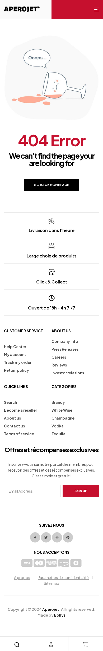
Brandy (58, 402)
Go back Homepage (51, 185)
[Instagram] (57, 537)
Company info (65, 341)
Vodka (58, 425)
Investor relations (68, 372)
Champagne (63, 418)
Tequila (58, 433)
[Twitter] (46, 537)
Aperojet (50, 609)
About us (12, 418)
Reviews (59, 365)
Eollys (59, 615)
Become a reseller (20, 410)
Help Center (15, 346)
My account (15, 354)
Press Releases (65, 349)
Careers (59, 357)
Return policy (16, 370)
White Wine (62, 410)
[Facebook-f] (35, 537)
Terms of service (19, 433)
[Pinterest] (68, 537)
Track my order (17, 362)
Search (10, 402)
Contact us (14, 425)
